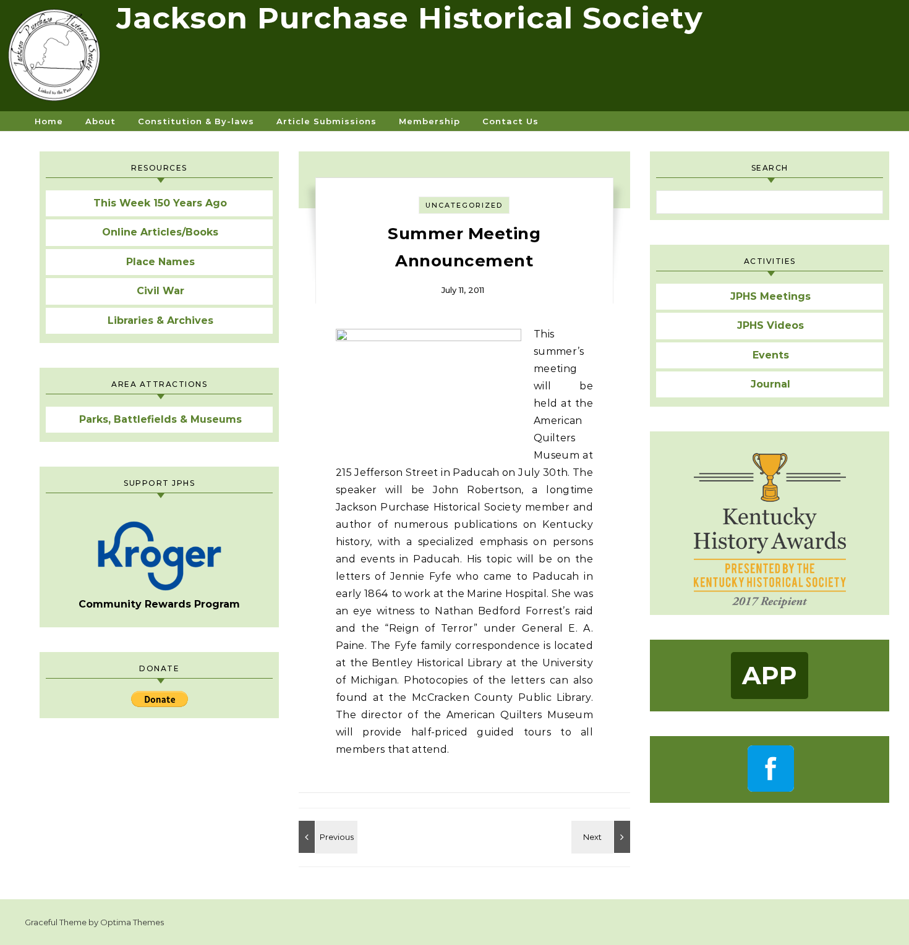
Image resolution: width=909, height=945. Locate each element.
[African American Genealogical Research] (326, 837)
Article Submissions (326, 121)
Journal (770, 384)
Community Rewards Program (159, 604)
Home (49, 121)
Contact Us (510, 121)
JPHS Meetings (770, 296)
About (100, 121)
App (769, 675)
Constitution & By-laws (196, 121)
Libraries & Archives (160, 320)
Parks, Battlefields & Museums (160, 419)
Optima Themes (132, 922)
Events (771, 355)
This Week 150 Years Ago (160, 203)
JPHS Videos (770, 325)
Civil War (160, 291)
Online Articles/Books (160, 232)
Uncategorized (464, 205)
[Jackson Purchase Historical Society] (58, 60)
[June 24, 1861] (602, 837)
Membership (429, 121)
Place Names (160, 262)
